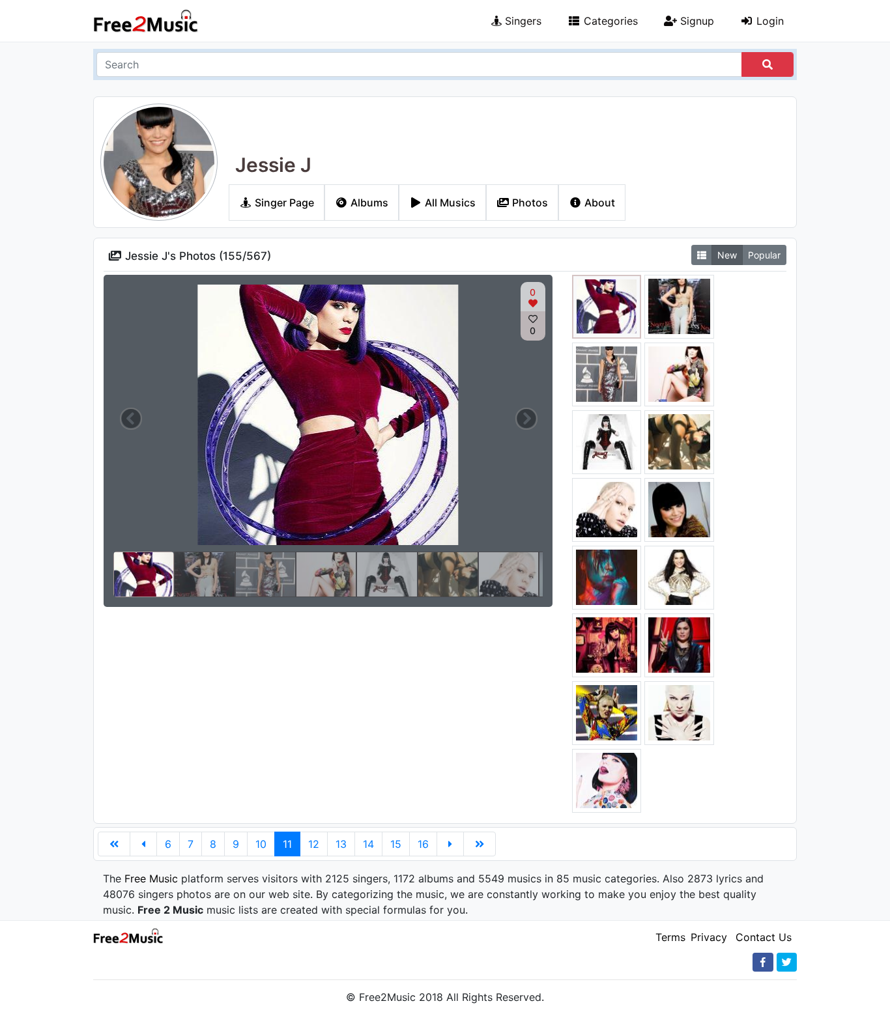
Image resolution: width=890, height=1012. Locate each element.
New (727, 254)
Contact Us (764, 937)
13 (341, 843)
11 (287, 843)
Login (768, 20)
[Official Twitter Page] (787, 962)
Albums (368, 202)
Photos (529, 202)
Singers (521, 20)
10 (260, 843)
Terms (670, 937)
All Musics (449, 202)
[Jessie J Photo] (607, 305)
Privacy (709, 937)
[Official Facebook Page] (763, 962)
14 (368, 843)
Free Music (151, 878)
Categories (609, 20)
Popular (764, 254)
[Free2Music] (146, 21)
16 (423, 843)
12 (313, 843)
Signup (695, 20)
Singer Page (283, 202)
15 (395, 843)
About (598, 202)
